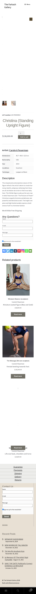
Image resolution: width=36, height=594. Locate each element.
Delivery (18, 477)
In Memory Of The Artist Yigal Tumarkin (16, 558)
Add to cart (24, 137)
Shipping (18, 473)
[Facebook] (4, 251)
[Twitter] (8, 251)
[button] (30, 19)
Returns (18, 480)
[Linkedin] (11, 251)
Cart (27, 589)
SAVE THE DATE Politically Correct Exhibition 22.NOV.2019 (18, 564)
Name (4, 219)
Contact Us (6, 590)
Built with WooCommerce (10, 583)
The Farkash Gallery (10, 6)
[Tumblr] (15, 251)
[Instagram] (22, 251)
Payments (18, 470)
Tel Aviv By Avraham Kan (14, 551)
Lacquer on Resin (21, 172)
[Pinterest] (19, 251)
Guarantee (18, 467)
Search (18, 590)
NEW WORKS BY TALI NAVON (16, 545)
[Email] (30, 251)
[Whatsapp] (26, 251)
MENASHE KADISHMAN (14, 539)
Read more (18, 314)
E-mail (4, 226)
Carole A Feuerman (18, 150)
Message (5, 232)
